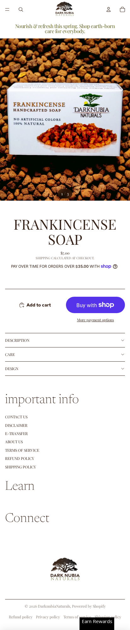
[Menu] (7, 9)
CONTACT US (16, 416)
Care (10, 354)
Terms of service (77, 616)
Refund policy (19, 458)
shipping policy (20, 466)
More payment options (95, 319)
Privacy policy (48, 616)
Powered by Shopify (89, 606)
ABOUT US (14, 441)
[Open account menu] (108, 9)
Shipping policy (108, 616)
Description (17, 340)
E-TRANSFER (16, 433)
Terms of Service (22, 450)
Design (11, 368)
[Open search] (21, 9)
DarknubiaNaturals (54, 606)
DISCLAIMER (16, 425)
